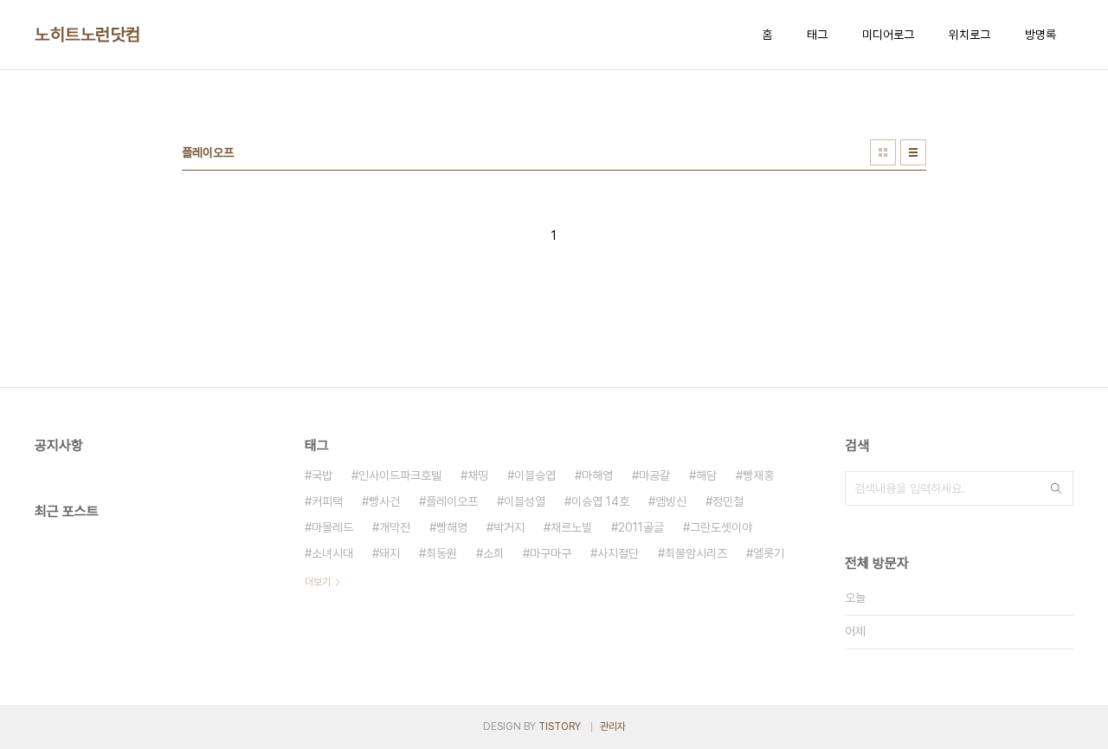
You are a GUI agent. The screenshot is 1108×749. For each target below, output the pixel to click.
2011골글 (641, 527)
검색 (1056, 488)
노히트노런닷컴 (88, 34)
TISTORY (559, 726)
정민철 (728, 501)
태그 (817, 35)
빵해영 (451, 527)
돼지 (389, 553)
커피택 (327, 501)
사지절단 (618, 553)
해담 (706, 475)
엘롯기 (768, 553)
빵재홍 (758, 475)
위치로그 (969, 35)
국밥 (322, 475)
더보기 (318, 582)
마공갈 (654, 475)
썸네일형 (883, 152)
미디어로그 (888, 35)
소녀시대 (332, 553)
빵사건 (384, 501)
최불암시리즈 (696, 553)
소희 (493, 553)
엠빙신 (670, 501)
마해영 (597, 475)
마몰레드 (332, 527)
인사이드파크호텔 (399, 475)
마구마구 (550, 553)
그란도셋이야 (721, 527)
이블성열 (524, 501)
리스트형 (913, 152)
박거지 (509, 527)
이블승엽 (535, 475)
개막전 (394, 527)
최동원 (441, 553)
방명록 (1040, 35)
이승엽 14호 (600, 501)
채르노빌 (571, 527)
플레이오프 (452, 501)
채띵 (477, 475)
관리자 (613, 726)
